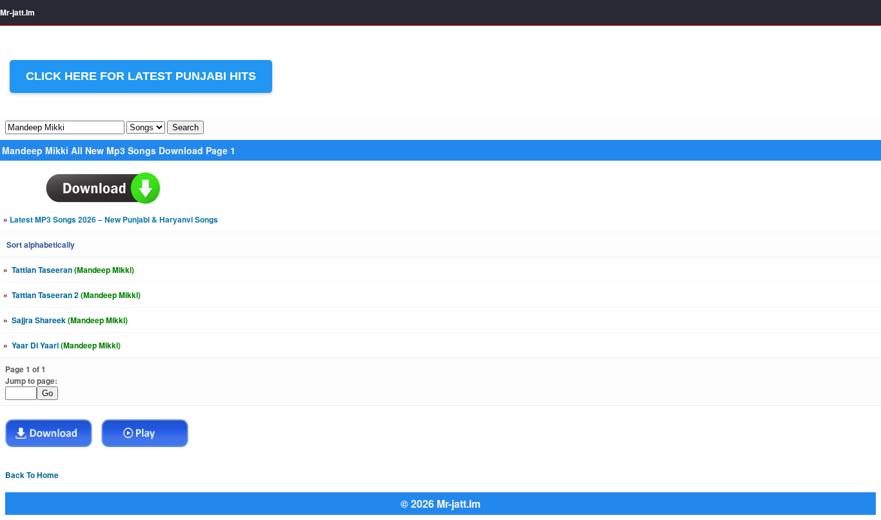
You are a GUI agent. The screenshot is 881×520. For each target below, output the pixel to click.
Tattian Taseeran (68, 269)
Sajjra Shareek (65, 320)
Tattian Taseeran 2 (72, 295)
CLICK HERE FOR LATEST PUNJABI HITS (141, 76)
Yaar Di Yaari (62, 345)
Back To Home (32, 475)
